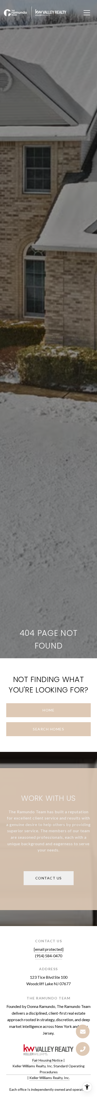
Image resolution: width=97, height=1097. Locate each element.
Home (48, 710)
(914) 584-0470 (48, 955)
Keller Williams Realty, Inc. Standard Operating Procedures (48, 1069)
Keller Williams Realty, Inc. (49, 1078)
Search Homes (48, 729)
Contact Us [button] (48, 878)
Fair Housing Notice (47, 1060)
